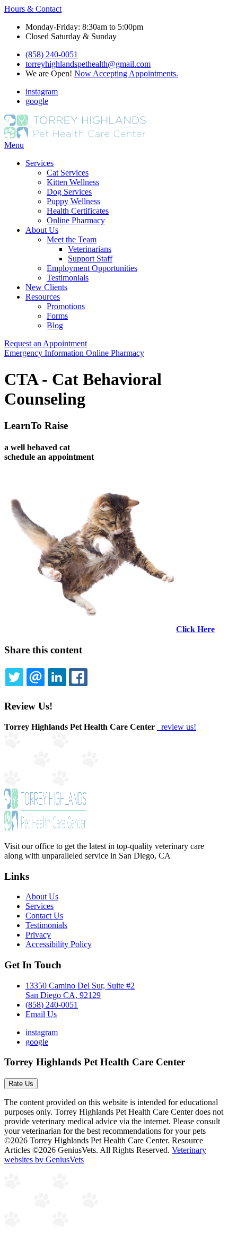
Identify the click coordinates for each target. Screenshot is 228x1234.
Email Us (41, 1014)
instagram (41, 91)
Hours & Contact (33, 8)
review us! (177, 726)
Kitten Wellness (73, 182)
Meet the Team (72, 239)
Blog (55, 325)
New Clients (46, 287)
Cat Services (68, 172)
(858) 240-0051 (51, 54)
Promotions (66, 306)
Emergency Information (45, 352)
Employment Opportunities (92, 268)
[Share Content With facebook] (78, 677)
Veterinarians (89, 248)
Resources (42, 296)
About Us (41, 229)
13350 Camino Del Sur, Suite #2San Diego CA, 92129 (80, 990)
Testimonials (68, 277)
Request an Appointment (45, 343)
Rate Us (20, 1084)
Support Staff (90, 258)
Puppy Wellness (73, 201)
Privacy (38, 934)
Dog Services (69, 191)
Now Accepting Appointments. (126, 73)
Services (39, 163)
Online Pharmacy (76, 220)
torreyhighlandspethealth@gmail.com (88, 63)
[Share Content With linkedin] (57, 677)
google (36, 101)
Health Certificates (78, 210)
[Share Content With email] (36, 677)
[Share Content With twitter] (14, 677)
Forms (57, 315)
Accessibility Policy (58, 944)
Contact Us (44, 915)
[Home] (75, 135)
